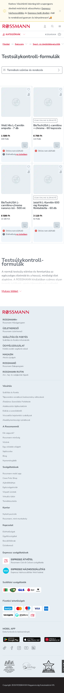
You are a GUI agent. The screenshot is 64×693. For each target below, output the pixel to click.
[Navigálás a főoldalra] (16, 26)
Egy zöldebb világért (12, 446)
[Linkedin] (33, 648)
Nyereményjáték (10, 460)
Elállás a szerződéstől (12, 411)
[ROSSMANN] (16, 312)
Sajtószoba (7, 451)
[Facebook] (12, 648)
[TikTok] (5, 648)
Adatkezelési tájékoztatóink (15, 406)
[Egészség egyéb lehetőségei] (26, 44)
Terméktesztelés (10, 501)
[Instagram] (19, 648)
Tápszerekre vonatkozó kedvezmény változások (23, 397)
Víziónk (6, 442)
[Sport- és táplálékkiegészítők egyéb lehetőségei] (62, 44)
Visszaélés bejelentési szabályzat (17, 415)
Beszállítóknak (9, 541)
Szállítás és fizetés (11, 392)
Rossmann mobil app (12, 473)
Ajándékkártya (9, 482)
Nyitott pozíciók (10, 514)
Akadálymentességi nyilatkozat (16, 420)
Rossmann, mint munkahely (15, 518)
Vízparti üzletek (9, 492)
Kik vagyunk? (8, 433)
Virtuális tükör (9, 496)
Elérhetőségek (9, 531)
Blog (5, 456)
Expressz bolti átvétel (38, 13)
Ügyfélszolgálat (10, 536)
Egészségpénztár (10, 487)
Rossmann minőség (11, 437)
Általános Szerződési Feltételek (17, 401)
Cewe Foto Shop (10, 478)
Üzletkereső (8, 545)
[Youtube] (26, 648)
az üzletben (21, 154)
